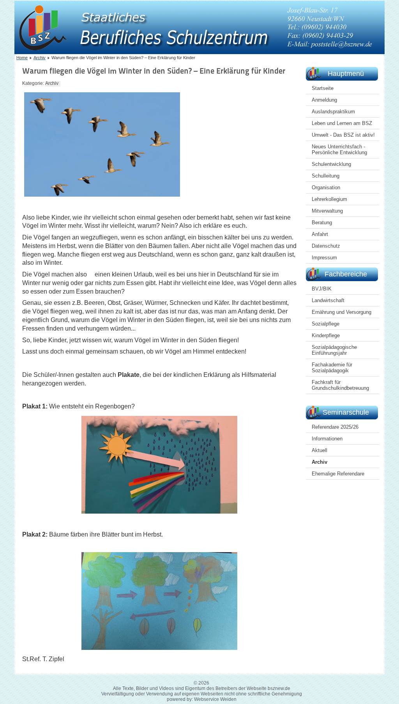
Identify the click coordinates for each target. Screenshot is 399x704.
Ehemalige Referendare (338, 474)
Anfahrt (320, 234)
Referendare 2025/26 (335, 427)
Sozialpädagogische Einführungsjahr (334, 350)
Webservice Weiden (215, 699)
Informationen (327, 439)
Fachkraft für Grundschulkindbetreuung (340, 385)
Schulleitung (325, 176)
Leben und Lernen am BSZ (342, 123)
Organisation (326, 187)
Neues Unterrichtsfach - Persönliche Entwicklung (339, 149)
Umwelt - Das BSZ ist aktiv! (343, 135)
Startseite (323, 88)
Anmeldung (324, 100)
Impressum (324, 257)
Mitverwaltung (327, 211)
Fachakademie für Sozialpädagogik (332, 367)
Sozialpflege (325, 324)
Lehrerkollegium (329, 199)
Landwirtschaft (328, 300)
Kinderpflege (326, 335)
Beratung (322, 222)
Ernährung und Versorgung (341, 312)
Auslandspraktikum (333, 111)
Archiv (319, 462)
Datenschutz (326, 246)
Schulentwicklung (331, 164)
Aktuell (319, 450)
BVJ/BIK (322, 289)
